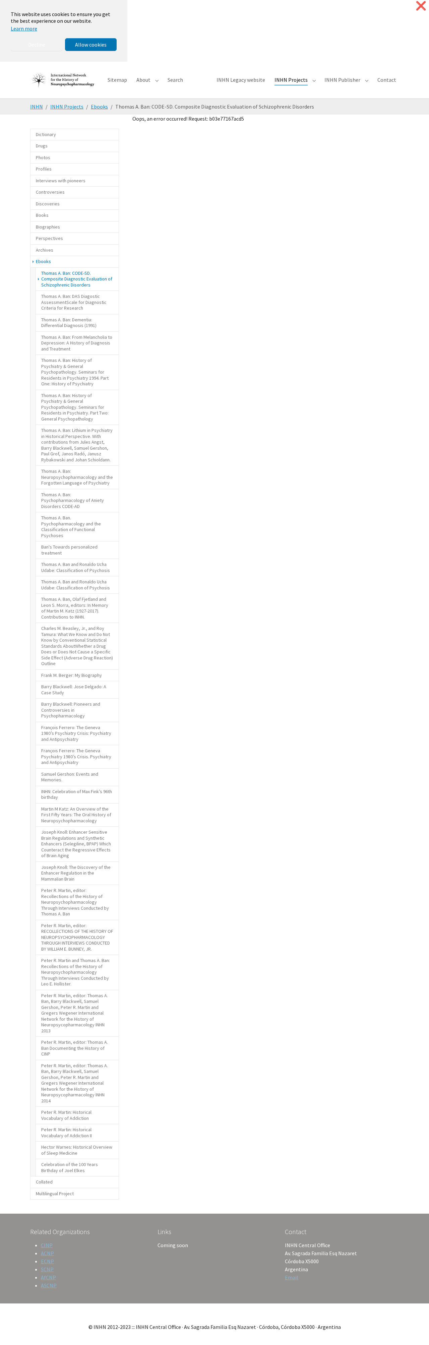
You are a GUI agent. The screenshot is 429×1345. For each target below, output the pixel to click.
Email (291, 1277)
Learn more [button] (24, 28)
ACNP (47, 1253)
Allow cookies (91, 44)
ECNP (47, 1261)
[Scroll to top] (414, 1330)
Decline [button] (36, 44)
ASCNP (49, 1285)
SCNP (47, 1269)
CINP (47, 1245)
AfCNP (48, 1277)
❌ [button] (421, 6)
